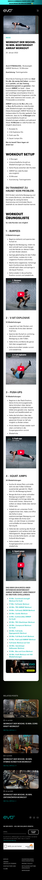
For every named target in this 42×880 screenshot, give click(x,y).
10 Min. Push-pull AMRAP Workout (22, 639)
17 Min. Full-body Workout (19, 604)
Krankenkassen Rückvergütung (28, 860)
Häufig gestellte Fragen (9, 862)
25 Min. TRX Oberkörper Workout (22, 622)
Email (5, 831)
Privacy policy (27, 863)
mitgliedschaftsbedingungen (29, 867)
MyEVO (5, 859)
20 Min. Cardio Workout (18, 613)
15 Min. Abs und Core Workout (21, 651)
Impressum (26, 870)
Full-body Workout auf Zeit (19, 643)
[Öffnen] (38, 11)
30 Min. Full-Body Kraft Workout (21, 636)
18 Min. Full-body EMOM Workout (22, 610)
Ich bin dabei (33, 832)
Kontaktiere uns (9, 866)
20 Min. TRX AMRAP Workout (20, 607)
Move (8, 38)
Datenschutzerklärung (9, 840)
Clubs (5, 869)
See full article (9, 730)
